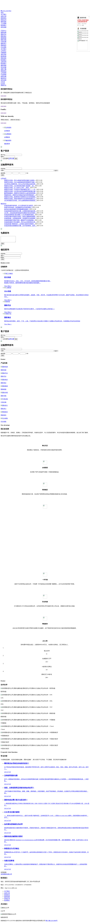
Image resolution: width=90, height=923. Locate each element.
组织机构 (3, 56)
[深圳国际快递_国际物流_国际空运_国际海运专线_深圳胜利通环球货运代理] (45, 6)
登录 (16, 158)
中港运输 (3, 41)
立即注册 (11, 158)
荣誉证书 (3, 20)
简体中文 (3, 85)
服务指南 (3, 21)
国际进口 (3, 43)
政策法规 (3, 76)
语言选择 (3, 27)
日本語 (3, 82)
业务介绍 (3, 16)
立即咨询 (3, 61)
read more (3, 95)
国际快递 (3, 32)
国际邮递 (3, 38)
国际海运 (3, 36)
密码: (2, 156)
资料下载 (3, 69)
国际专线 (3, 39)
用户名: (3, 155)
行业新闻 (3, 74)
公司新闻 (3, 72)
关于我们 (3, 14)
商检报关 (3, 45)
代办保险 (3, 47)
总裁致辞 (3, 52)
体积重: (3, 173)
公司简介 (3, 50)
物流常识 (3, 78)
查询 (2, 175)
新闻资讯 (3, 18)
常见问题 (3, 67)
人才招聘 (3, 23)
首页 (2, 12)
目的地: (3, 168)
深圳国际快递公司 (6, 874)
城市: (2, 255)
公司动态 (3, 178)
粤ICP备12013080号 (51, 920)
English (3, 83)
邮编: (2, 257)
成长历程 (3, 54)
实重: (2, 170)
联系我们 (3, 25)
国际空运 (3, 34)
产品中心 (3, 30)
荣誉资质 (3, 58)
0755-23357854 (6, 11)
